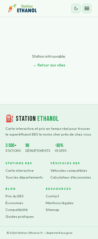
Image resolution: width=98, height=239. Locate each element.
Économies (14, 203)
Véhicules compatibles (68, 170)
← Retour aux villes (49, 65)
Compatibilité (16, 209)
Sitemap (52, 209)
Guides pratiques (19, 216)
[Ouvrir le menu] (86, 8)
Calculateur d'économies (70, 177)
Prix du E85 (14, 196)
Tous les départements (24, 177)
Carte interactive (19, 170)
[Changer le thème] (76, 8)
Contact (52, 196)
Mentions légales (60, 203)
